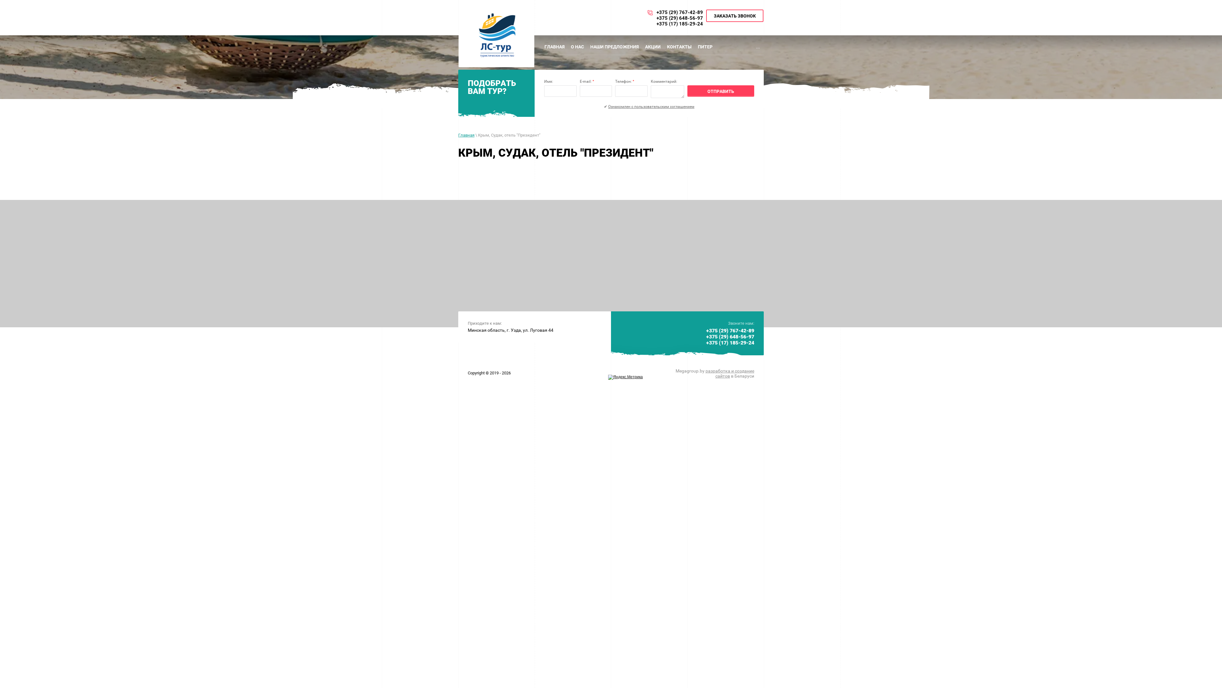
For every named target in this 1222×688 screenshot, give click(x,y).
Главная (466, 135)
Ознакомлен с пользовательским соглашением (651, 106)
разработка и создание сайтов (730, 373)
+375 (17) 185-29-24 (680, 24)
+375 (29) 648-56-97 (680, 18)
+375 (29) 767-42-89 (680, 12)
